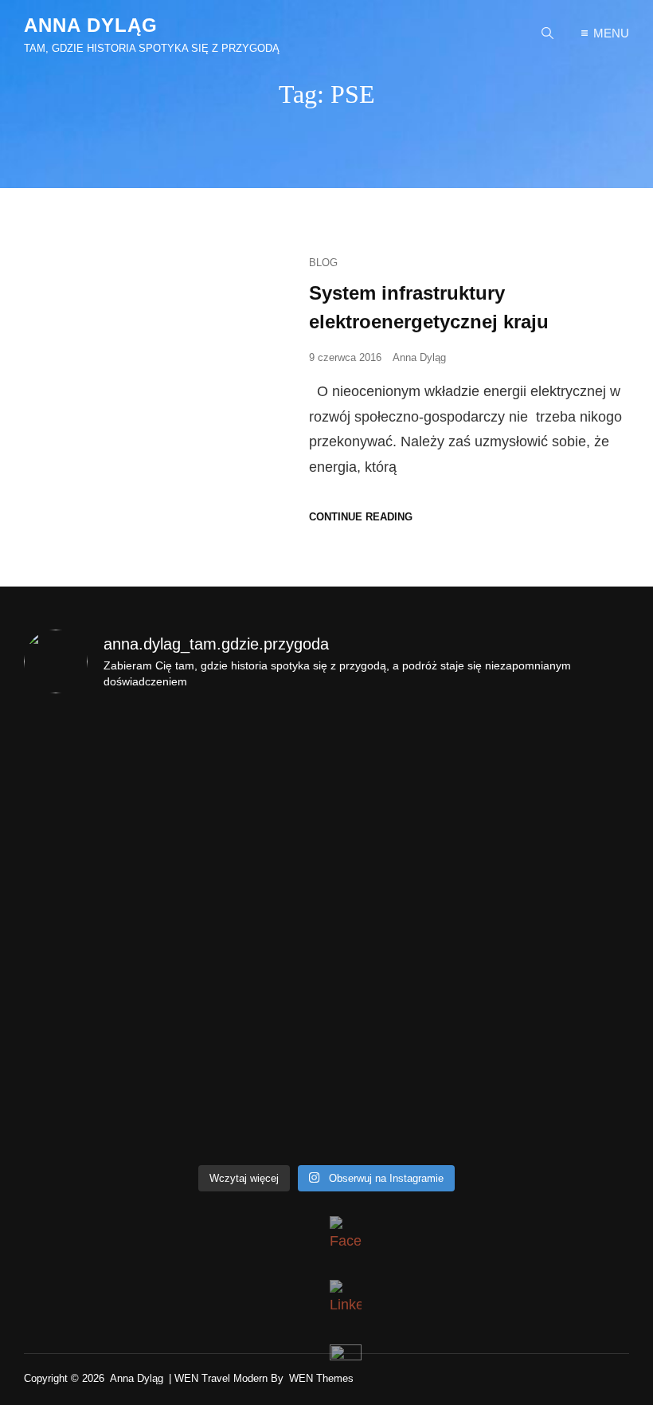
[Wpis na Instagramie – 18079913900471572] (97, 842)
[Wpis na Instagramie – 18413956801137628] (403, 931)
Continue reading (361, 517)
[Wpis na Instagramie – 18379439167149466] (250, 931)
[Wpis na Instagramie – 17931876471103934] (97, 931)
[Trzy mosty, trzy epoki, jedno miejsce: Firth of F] (250, 1021)
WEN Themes (321, 1378)
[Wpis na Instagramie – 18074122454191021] (557, 842)
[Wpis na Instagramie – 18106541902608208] (97, 1021)
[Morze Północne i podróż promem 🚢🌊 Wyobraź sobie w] (557, 1021)
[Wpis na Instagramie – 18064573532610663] (557, 753)
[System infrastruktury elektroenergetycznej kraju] (154, 387)
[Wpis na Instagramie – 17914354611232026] (250, 842)
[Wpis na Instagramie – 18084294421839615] (403, 842)
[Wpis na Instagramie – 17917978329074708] (250, 753)
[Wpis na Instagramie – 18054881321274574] (557, 931)
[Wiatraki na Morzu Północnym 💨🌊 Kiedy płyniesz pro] (250, 1110)
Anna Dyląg (91, 25)
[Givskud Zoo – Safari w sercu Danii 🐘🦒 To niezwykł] (403, 1110)
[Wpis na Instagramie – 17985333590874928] (403, 753)
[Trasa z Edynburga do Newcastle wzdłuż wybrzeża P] (97, 1110)
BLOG (323, 263)
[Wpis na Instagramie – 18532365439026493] (557, 1110)
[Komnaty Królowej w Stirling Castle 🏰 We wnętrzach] (403, 1021)
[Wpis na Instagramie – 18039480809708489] (97, 753)
